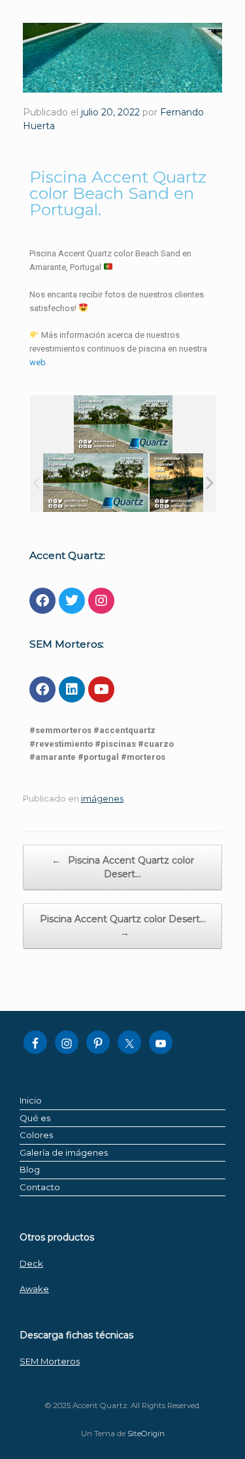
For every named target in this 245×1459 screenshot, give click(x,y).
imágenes (102, 798)
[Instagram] (101, 601)
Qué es (35, 1118)
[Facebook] (42, 601)
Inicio (31, 1100)
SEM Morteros (50, 1361)
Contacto (40, 1187)
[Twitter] (72, 601)
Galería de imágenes (64, 1152)
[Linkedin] (72, 689)
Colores (36, 1135)
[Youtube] (101, 689)
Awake (34, 1289)
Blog (30, 1169)
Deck (31, 1263)
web (37, 362)
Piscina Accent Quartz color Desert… (123, 867)
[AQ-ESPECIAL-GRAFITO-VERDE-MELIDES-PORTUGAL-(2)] (95, 482)
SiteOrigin (146, 1433)
